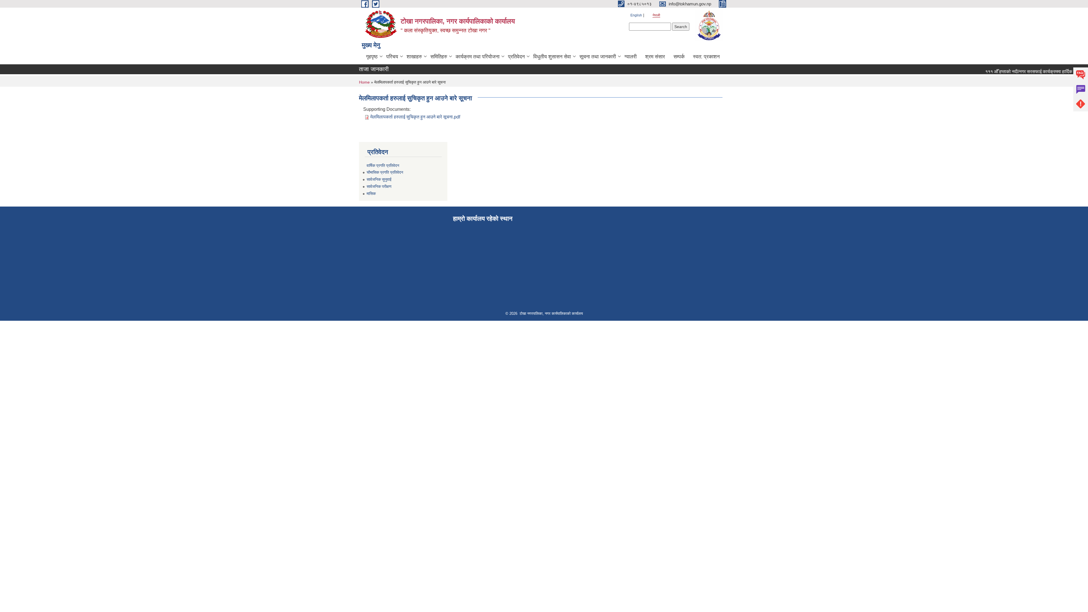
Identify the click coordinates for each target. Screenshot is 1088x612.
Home (364, 82)
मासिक (371, 193)
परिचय (392, 57)
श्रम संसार (655, 57)
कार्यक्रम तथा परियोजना (478, 57)
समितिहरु (438, 57)
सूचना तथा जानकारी (597, 57)
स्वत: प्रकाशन (706, 57)
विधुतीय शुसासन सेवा (552, 57)
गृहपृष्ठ (372, 57)
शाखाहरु (414, 57)
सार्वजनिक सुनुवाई (379, 179)
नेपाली (656, 15)
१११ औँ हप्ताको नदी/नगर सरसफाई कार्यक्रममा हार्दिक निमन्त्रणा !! (1029, 71)
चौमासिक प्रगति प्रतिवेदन (385, 172)
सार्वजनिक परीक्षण (379, 186)
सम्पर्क (679, 57)
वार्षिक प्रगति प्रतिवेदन (383, 165)
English (636, 15)
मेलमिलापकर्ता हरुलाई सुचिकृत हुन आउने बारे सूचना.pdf (415, 116)
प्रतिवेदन (516, 57)
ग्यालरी (630, 57)
